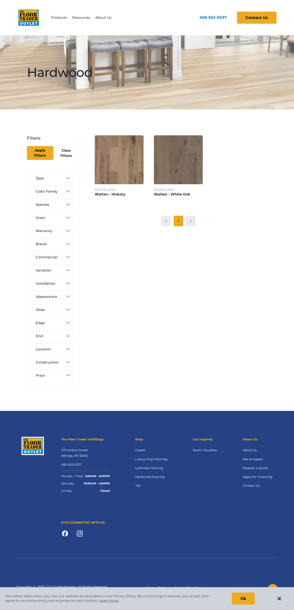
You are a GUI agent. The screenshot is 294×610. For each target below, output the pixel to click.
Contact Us (257, 17)
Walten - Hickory (110, 194)
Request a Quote (255, 468)
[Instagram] (80, 533)
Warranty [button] (44, 231)
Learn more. (109, 601)
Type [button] (40, 178)
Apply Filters (40, 153)
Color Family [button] (46, 191)
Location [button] (43, 349)
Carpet (140, 450)
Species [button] (42, 205)
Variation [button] (43, 270)
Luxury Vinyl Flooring (151, 459)
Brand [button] (41, 244)
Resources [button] (81, 18)
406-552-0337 (213, 17)
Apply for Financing (257, 477)
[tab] (53, 178)
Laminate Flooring (149, 468)
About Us (103, 18)
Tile (137, 486)
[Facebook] (65, 533)
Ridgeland (105, 190)
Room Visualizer (205, 450)
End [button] (39, 336)
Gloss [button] (40, 310)
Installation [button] (45, 283)
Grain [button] (40, 218)
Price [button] (40, 375)
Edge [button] (40, 323)
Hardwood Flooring (150, 477)
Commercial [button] (46, 257)
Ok (243, 598)
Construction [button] (47, 362)
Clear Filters (66, 153)
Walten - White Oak (172, 194)
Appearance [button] (46, 297)
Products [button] (59, 18)
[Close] (42, 141)
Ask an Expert (253, 459)
